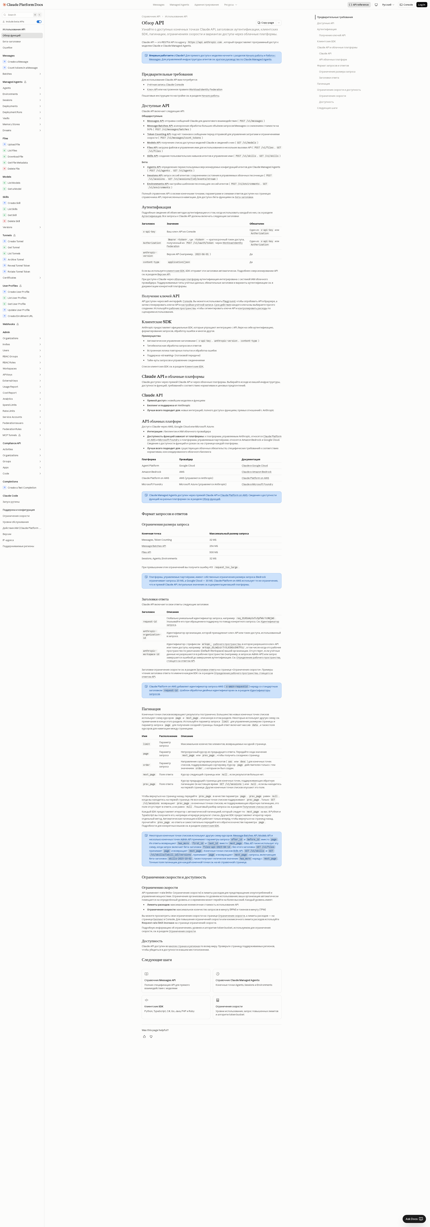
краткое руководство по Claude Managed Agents (243, 59)
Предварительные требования (335, 17)
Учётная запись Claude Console (165, 84)
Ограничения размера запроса (337, 71)
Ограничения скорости (231, 915)
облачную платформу (186, 279)
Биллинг (158, 919)
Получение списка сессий (257, 806)
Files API (152, 147)
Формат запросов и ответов (333, 65)
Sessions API (154, 175)
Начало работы (254, 55)
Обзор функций (211, 499)
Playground (229, 301)
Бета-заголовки (244, 197)
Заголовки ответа (207, 669)
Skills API (152, 155)
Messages (158, 4)
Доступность (326, 101)
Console (187, 301)
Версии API (163, 274)
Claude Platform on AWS (255, 478)
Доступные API (325, 23)
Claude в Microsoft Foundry (257, 484)
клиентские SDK (175, 270)
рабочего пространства (227, 644)
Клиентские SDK (194, 366)
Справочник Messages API (160, 980)
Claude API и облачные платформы (337, 47)
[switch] (39, 21)
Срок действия (222, 304)
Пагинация (323, 83)
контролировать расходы (252, 308)
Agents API (154, 167)
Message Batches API (160, 125)
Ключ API (152, 89)
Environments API (157, 183)
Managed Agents (179, 4)
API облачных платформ (333, 59)
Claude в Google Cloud (255, 465)
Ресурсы (231, 4)
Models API (153, 142)
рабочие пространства (182, 308)
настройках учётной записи (197, 304)
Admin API (185, 839)
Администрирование (207, 4)
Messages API (155, 120)
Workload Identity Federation (205, 89)
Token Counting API (159, 134)
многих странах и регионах (184, 946)
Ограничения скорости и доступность (339, 89)
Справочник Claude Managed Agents (238, 980)
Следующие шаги (327, 108)
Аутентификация (151, 216)
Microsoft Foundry (168, 439)
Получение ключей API (332, 35)
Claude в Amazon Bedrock (257, 471)
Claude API (325, 53)
